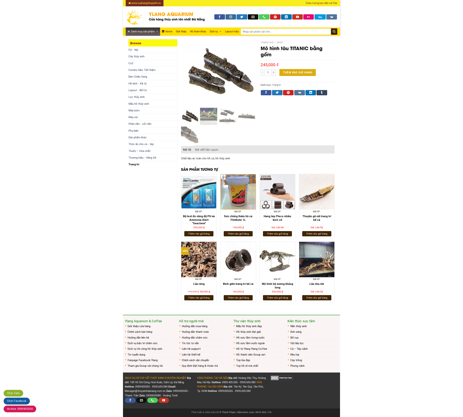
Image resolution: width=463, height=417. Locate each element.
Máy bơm (134, 110)
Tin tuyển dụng (136, 354)
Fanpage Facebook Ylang (143, 360)
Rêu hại (294, 354)
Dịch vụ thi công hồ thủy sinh (145, 348)
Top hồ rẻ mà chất (247, 365)
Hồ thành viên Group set (250, 354)
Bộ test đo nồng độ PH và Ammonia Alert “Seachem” (199, 220)
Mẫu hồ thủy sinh (138, 103)
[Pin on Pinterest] (288, 92)
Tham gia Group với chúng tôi (145, 365)
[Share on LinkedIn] (310, 92)
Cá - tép (133, 49)
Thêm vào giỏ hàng (297, 72)
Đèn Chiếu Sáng (137, 76)
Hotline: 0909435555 (20, 408)
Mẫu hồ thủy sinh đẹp (249, 326)
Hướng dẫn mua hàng (194, 326)
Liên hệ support (191, 348)
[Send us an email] (253, 17)
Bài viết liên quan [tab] (206, 149)
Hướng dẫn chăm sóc (195, 337)
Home (168, 31)
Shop (280, 42)
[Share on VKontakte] (299, 92)
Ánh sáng (295, 331)
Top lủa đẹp (243, 360)
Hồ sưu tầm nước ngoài (250, 343)
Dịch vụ (214, 31)
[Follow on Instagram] (231, 17)
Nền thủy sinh (298, 326)
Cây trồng (296, 360)
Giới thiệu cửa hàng (139, 326)
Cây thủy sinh (136, 56)
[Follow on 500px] (320, 17)
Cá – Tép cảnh (299, 348)
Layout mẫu (232, 31)
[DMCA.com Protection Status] (282, 378)
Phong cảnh (297, 365)
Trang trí (133, 164)
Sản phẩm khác (137, 137)
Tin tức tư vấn (190, 343)
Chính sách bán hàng (140, 331)
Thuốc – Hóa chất (139, 151)
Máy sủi (133, 117)
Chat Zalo (13, 393)
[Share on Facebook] (266, 92)
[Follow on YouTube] (297, 17)
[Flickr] (308, 17)
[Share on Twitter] (277, 92)
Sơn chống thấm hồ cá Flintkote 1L (238, 218)
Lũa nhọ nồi (316, 284)
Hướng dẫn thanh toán (195, 331)
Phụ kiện (133, 130)
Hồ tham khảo (198, 31)
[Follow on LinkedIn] (286, 17)
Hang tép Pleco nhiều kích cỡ (277, 218)
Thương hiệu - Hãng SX (142, 157)
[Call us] (264, 17)
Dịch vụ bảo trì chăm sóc (143, 343)
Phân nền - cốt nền (139, 123)
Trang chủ (267, 42)
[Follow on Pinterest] (275, 17)
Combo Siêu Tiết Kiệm (142, 70)
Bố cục (294, 337)
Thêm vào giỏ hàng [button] (199, 233)
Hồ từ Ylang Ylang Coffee (251, 348)
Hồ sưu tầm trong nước (250, 337)
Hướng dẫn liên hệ (138, 337)
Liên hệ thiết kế (191, 354)
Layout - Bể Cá (137, 90)
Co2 (130, 63)
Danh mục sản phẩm (143, 31)
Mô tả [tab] (187, 149)
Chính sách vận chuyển (195, 360)
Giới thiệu (181, 31)
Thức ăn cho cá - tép (141, 144)
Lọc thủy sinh (136, 97)
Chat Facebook (16, 401)
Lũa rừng (199, 284)
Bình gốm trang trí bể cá (238, 284)
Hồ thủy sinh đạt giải (248, 331)
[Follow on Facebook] (219, 17)
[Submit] (334, 31)
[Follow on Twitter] (242, 17)
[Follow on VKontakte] (331, 17)
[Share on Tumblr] (322, 92)
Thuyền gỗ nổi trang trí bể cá (316, 218)
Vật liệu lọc (297, 343)
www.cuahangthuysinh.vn (146, 3)
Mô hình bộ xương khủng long (277, 285)
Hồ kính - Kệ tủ (137, 83)
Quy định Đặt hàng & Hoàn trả (200, 365)
